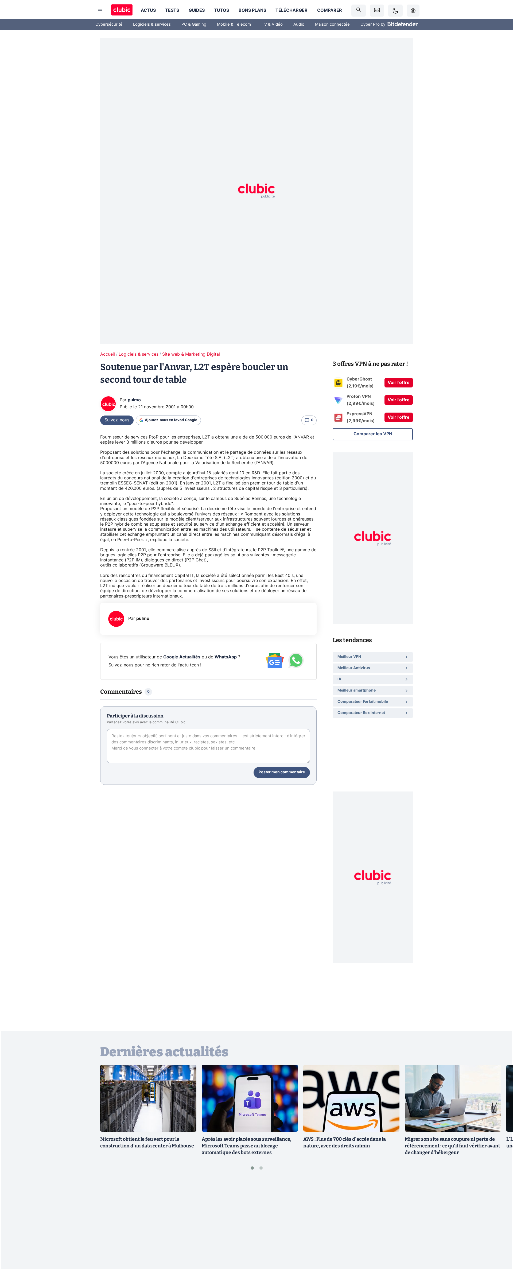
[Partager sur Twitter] (500, 1241)
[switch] (395, 11)
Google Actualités (181, 657)
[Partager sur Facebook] (500, 1223)
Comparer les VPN (372, 434)
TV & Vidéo (272, 24)
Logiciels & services (152, 24)
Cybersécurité (108, 24)
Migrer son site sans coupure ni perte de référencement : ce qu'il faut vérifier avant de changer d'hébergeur (452, 1145)
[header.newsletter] (377, 10)
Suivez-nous (116, 420)
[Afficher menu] (100, 10)
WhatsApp (226, 657)
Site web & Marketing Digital (191, 354)
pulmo (134, 400)
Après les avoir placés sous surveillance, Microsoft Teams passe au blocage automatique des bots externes (247, 1145)
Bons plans (252, 10)
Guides (197, 10)
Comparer (329, 10)
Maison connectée (332, 24)
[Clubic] (122, 10)
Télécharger (291, 10)
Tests (172, 10)
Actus (148, 10)
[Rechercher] (358, 10)
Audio (298, 24)
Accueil (107, 354)
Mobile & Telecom (234, 24)
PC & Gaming (193, 24)
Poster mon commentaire (282, 772)
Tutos (221, 10)
